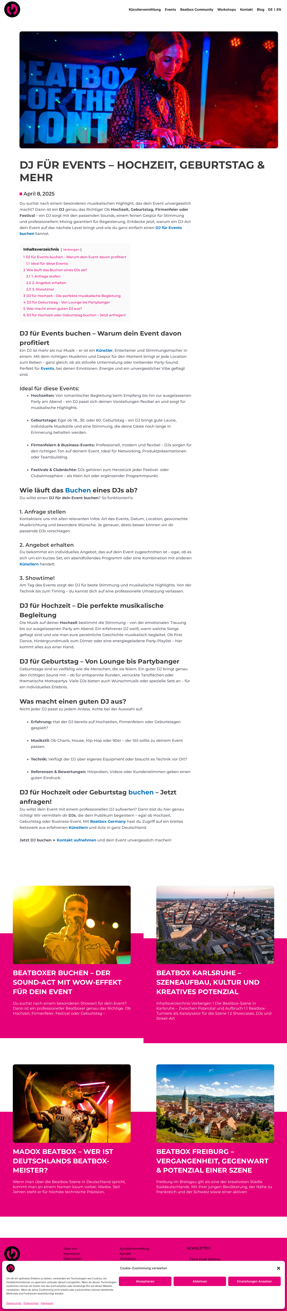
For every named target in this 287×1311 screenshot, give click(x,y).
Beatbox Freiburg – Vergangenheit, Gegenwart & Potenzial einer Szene (212, 1160)
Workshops (226, 9)
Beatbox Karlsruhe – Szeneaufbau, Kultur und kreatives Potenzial (207, 982)
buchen (141, 792)
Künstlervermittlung (145, 9)
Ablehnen (200, 1281)
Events (170, 9)
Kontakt (246, 9)
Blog (260, 9)
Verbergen (71, 249)
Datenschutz (13, 1303)
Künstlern (29, 564)
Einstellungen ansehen (254, 1281)
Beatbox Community (196, 9)
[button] (278, 1268)
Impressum (47, 1303)
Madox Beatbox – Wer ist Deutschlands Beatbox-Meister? (63, 1160)
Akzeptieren (145, 1281)
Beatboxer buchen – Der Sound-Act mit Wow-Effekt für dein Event (67, 982)
